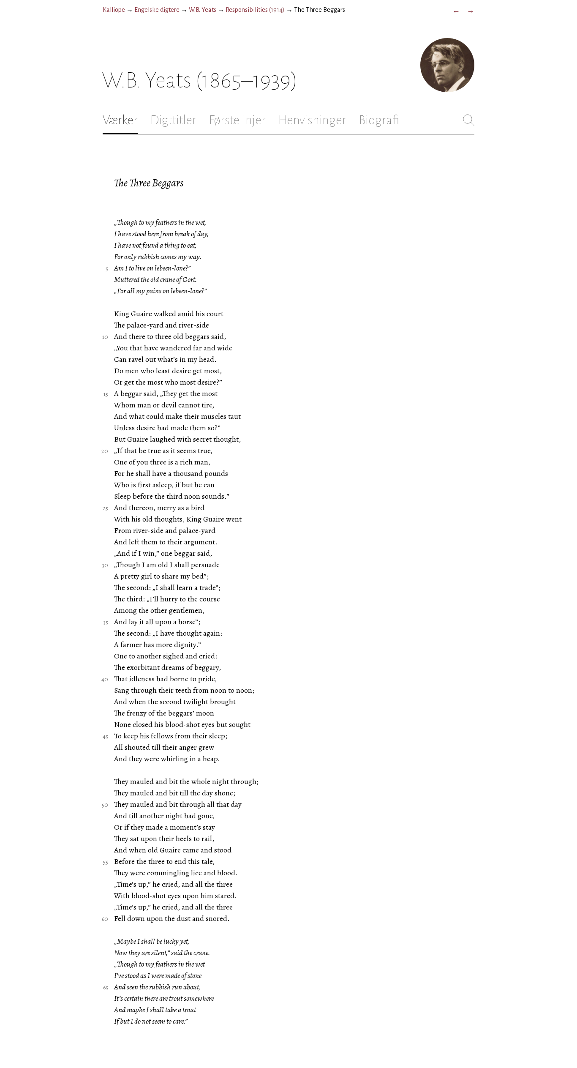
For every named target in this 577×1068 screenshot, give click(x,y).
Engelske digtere (157, 9)
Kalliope (114, 9)
